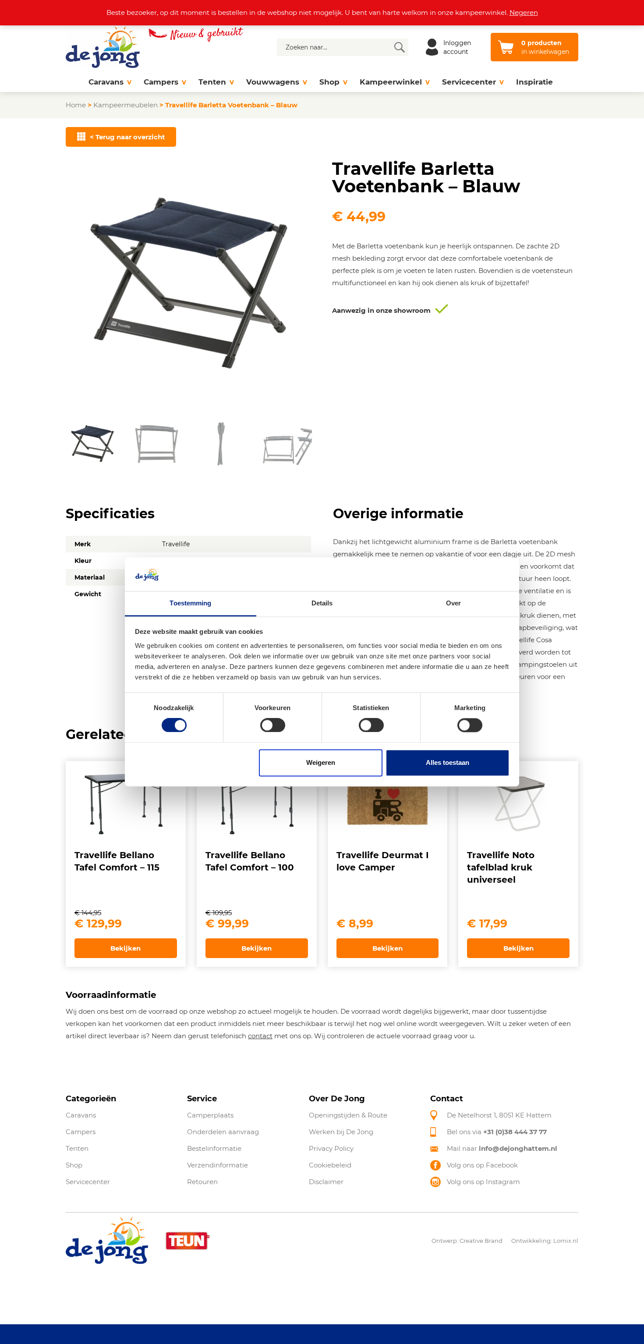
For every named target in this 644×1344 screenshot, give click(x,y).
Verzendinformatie (217, 1165)
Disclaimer (326, 1182)
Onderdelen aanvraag (223, 1132)
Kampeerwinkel (391, 82)
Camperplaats (210, 1115)
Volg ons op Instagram (483, 1182)
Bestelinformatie (214, 1148)
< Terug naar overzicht (127, 137)
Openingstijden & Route (348, 1115)
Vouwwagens (272, 82)
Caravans (106, 82)
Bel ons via (497, 1132)
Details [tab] (322, 603)
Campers (161, 82)
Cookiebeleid (330, 1165)
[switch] (272, 725)
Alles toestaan (447, 762)
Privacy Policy (331, 1148)
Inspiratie (534, 82)
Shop (329, 82)
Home (76, 105)
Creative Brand (481, 1240)
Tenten (212, 82)
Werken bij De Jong (341, 1132)
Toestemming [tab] (190, 603)
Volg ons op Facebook (482, 1165)
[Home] (74, 82)
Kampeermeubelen (125, 105)
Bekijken (125, 948)
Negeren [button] (524, 12)
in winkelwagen (545, 47)
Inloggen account (457, 47)
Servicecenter (469, 82)
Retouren (202, 1182)
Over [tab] (453, 603)
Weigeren (320, 762)
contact (260, 1036)
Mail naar (502, 1148)
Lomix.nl (565, 1240)
